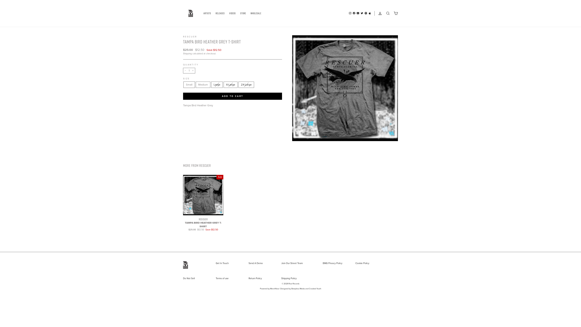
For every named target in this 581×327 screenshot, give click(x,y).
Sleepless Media (298, 288)
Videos (232, 13)
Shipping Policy (289, 278)
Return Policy (255, 278)
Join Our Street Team (292, 263)
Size (186, 78)
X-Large (230, 84)
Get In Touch (222, 263)
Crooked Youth (315, 288)
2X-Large (246, 84)
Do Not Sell (189, 278)
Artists (207, 13)
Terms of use (222, 278)
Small (189, 84)
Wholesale (256, 13)
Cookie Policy (362, 263)
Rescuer (190, 36)
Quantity (191, 64)
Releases (220, 13)
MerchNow (274, 288)
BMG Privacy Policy (332, 263)
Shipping (187, 53)
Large (217, 84)
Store (243, 13)
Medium (203, 84)
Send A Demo (256, 263)
